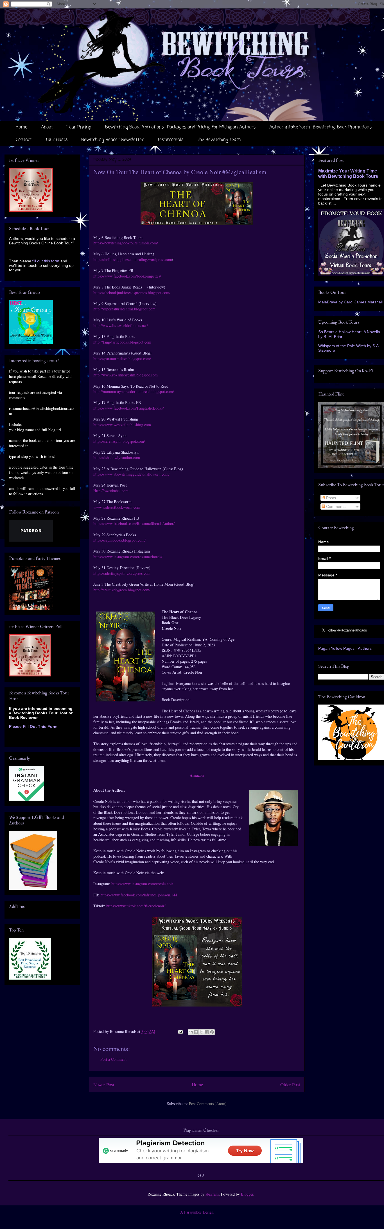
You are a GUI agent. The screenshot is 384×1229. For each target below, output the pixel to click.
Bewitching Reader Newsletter (112, 140)
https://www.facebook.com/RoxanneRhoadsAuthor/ (134, 523)
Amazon (197, 775)
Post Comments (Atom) (208, 1103)
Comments (335, 506)
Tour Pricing (79, 127)
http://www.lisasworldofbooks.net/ (120, 325)
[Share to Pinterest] (212, 1032)
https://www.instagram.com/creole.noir (142, 883)
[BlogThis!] (196, 1032)
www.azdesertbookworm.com (116, 507)
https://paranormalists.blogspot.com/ (122, 358)
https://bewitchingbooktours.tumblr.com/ (125, 243)
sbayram (212, 1194)
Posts (330, 498)
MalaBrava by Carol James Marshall (350, 302)
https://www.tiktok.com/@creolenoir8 (136, 905)
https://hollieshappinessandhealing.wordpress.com (132, 259)
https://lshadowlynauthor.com (116, 457)
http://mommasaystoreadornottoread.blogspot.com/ (133, 391)
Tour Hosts (56, 140)
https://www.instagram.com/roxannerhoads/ (127, 556)
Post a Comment (113, 1059)
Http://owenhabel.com (110, 490)
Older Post (290, 1084)
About (47, 127)
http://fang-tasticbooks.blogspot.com (122, 342)
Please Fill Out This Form (33, 726)
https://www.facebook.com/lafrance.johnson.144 (138, 895)
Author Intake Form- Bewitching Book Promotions (320, 127)
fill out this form (45, 261)
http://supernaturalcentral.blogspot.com (124, 309)
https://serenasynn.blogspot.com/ (119, 441)
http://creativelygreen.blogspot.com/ (121, 589)
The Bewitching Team (219, 140)
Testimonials (170, 140)
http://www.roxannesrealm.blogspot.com (126, 375)
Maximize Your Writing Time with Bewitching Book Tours (348, 173)
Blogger (247, 1194)
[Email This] (190, 1032)
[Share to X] (201, 1032)
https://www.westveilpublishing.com (122, 424)
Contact (24, 140)
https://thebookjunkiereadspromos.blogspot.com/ (131, 292)
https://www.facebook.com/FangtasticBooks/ (128, 408)
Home (21, 127)
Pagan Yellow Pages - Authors (345, 648)
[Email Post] (180, 1031)
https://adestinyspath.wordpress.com (122, 573)
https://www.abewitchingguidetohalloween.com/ (131, 474)
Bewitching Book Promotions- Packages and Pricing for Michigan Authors (180, 127)
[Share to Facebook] (206, 1032)
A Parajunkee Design (197, 1212)
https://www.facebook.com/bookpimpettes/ (127, 276)
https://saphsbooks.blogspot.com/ (119, 540)
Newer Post (103, 1084)
